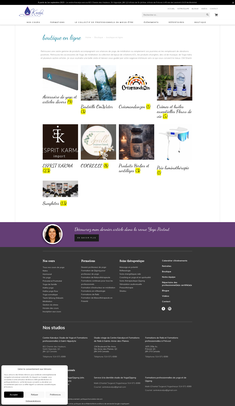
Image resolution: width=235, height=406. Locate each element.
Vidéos (204, 9)
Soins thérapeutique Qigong (132, 281)
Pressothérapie (126, 287)
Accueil (171, 9)
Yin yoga (47, 277)
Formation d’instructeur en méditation (98, 287)
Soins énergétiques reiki (130, 274)
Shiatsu (123, 291)
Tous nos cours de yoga (53, 267)
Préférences (55, 394)
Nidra (45, 270)
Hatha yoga (48, 288)
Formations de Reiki (90, 294)
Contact (214, 9)
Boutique (98, 37)
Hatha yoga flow (50, 291)
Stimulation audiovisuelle (131, 284)
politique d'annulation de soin (92, 399)
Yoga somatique (50, 294)
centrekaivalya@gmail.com (114, 387)
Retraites (166, 266)
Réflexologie (125, 270)
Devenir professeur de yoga (93, 267)
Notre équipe (183, 9)
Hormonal (47, 274)
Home (88, 37)
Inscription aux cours (52, 311)
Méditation (47, 301)
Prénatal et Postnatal (52, 281)
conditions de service (104, 404)
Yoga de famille (50, 284)
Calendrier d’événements (174, 260)
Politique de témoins (33, 401)
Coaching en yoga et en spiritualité (135, 277)
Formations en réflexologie (93, 291)
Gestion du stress (50, 305)
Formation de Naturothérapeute (95, 277)
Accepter (14, 394)
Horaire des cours (51, 308)
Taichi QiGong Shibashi (53, 298)
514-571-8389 (59, 356)
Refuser (34, 394)
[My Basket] (216, 15)
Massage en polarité (129, 267)
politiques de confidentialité (84, 404)
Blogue (195, 9)
